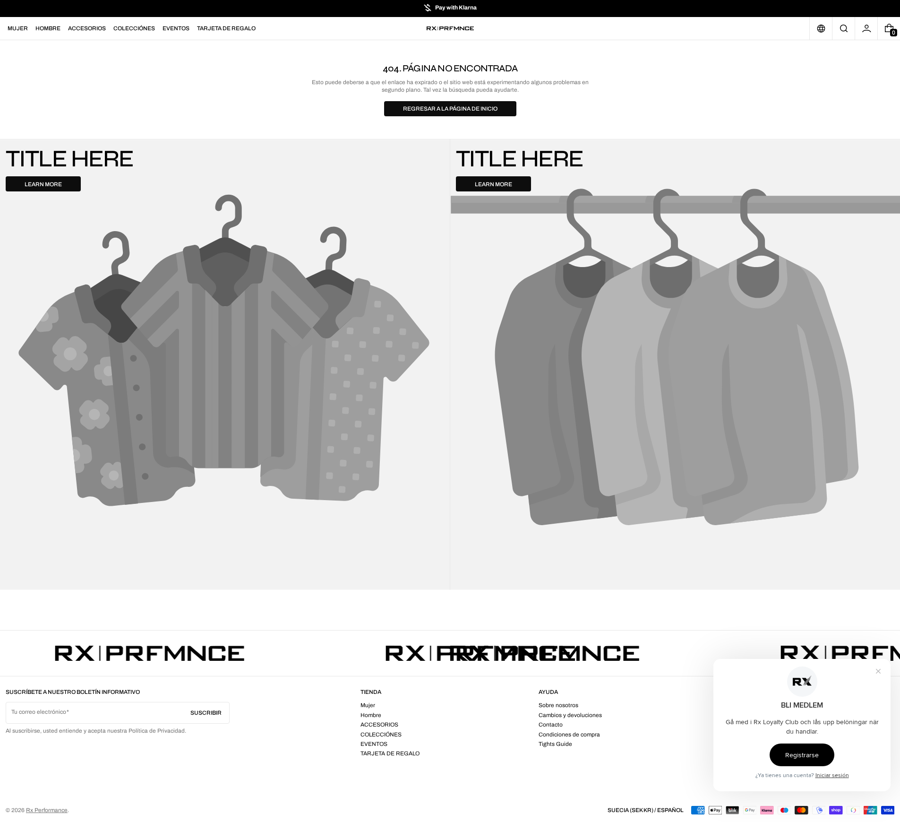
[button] (843, 28)
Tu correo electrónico (38, 712)
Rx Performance (47, 810)
